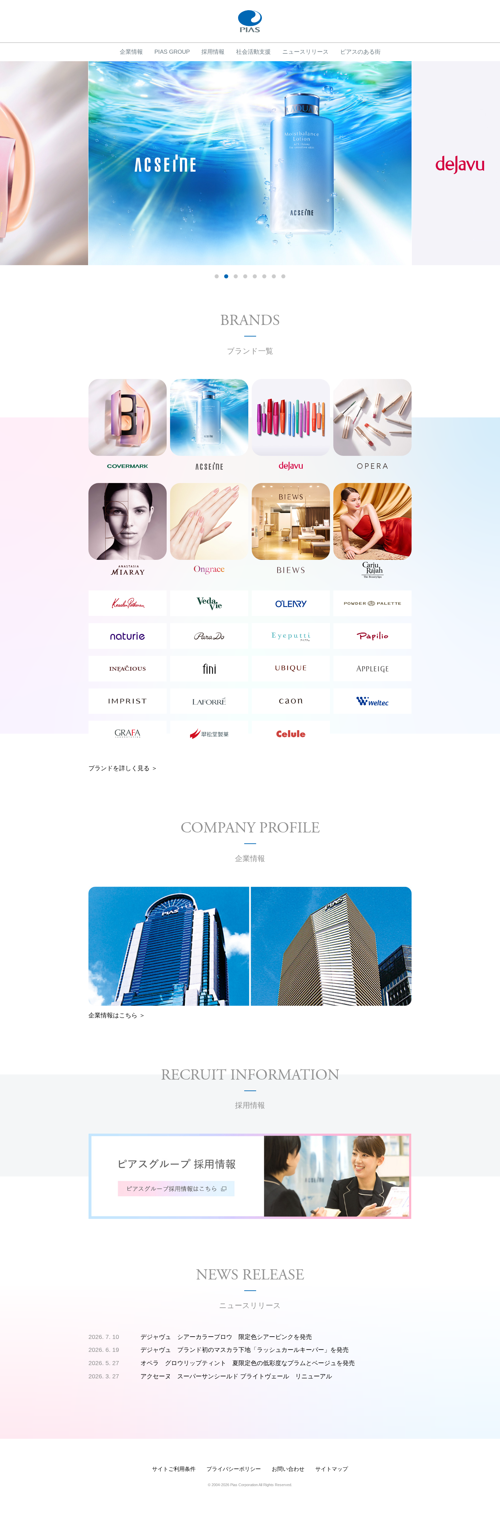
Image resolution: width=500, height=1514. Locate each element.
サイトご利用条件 (174, 1469)
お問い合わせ (288, 1469)
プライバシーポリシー (233, 1469)
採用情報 (212, 52)
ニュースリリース (305, 52)
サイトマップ (331, 1469)
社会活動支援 (253, 52)
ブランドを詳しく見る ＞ (122, 768)
